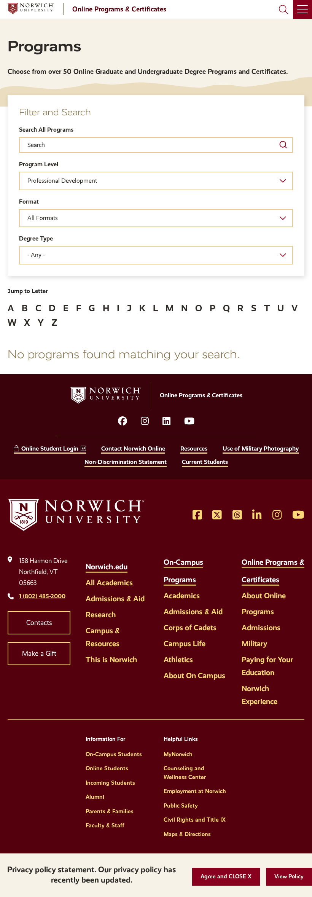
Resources (193, 448)
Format (29, 201)
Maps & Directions (187, 834)
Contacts (39, 622)
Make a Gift (39, 653)
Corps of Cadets (190, 627)
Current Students (205, 461)
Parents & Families (110, 811)
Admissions (261, 627)
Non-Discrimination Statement (125, 461)
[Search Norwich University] (283, 9)
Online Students (107, 768)
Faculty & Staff (105, 825)
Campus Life (184, 643)
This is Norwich (111, 659)
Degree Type (36, 238)
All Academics (109, 582)
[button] (226, 877)
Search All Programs (46, 129)
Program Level (38, 164)
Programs (258, 611)
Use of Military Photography (261, 448)
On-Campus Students (114, 754)
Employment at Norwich (195, 791)
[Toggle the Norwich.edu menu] (135, 562)
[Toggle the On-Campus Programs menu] (204, 575)
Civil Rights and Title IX (195, 819)
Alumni (95, 796)
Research (101, 614)
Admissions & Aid (115, 598)
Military (254, 643)
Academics (182, 595)
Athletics (178, 659)
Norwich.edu (106, 566)
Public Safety (181, 805)
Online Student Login (49, 448)
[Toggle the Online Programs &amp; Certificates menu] (287, 575)
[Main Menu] (302, 9)
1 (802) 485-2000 (42, 596)
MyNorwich (178, 754)
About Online (264, 595)
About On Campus (194, 675)
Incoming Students (110, 782)
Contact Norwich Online (133, 448)
